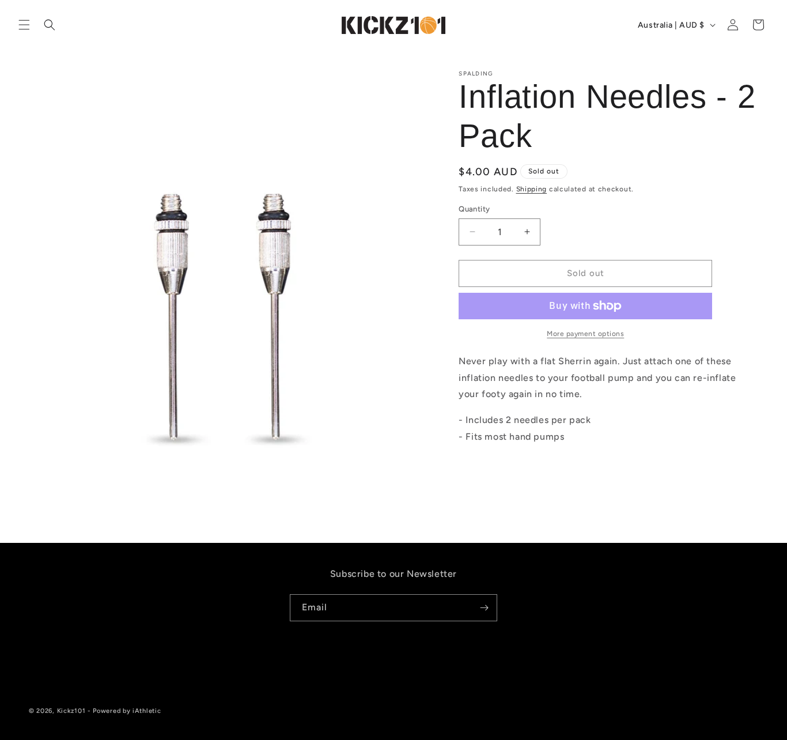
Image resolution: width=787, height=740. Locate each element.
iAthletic (147, 711)
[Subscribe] (484, 607)
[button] (24, 24)
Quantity (474, 209)
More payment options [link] (585, 334)
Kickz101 (71, 711)
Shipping (531, 189)
